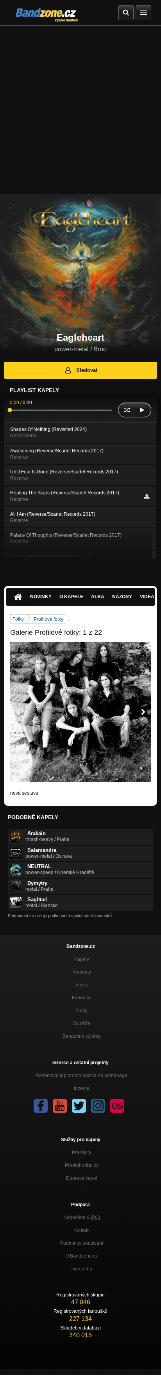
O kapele (71, 596)
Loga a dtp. (81, 1269)
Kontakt (81, 1230)
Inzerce (81, 1088)
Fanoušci (81, 997)
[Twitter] (79, 1106)
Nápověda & (81, 1217)
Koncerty (81, 972)
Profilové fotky (48, 619)
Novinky (41, 596)
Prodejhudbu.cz (81, 1165)
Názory (122, 596)
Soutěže (81, 1023)
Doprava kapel (81, 1178)
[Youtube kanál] (60, 1106)
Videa (81, 985)
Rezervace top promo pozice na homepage (81, 1075)
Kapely (81, 959)
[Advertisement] (80, 110)
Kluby (81, 1010)
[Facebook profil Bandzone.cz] (41, 1106)
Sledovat (86, 370)
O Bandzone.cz (81, 1256)
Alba (97, 596)
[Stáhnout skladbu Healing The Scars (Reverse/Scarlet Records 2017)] (147, 496)
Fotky (18, 619)
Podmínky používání (81, 1243)
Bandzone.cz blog (82, 1036)
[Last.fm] (117, 1106)
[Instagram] (98, 1106)
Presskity (81, 1152)
